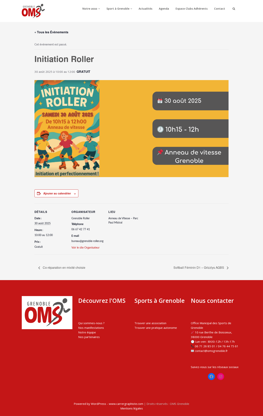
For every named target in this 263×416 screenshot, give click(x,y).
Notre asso (89, 8)
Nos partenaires (89, 337)
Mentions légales (131, 408)
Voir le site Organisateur (85, 247)
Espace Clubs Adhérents (192, 8)
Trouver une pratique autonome (155, 328)
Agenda (164, 8)
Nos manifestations (91, 328)
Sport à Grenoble (117, 8)
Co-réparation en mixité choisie (63, 267)
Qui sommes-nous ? (91, 323)
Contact (219, 8)
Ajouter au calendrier (57, 193)
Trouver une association (150, 323)
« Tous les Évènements (51, 32)
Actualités (145, 8)
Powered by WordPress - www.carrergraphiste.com (108, 404)
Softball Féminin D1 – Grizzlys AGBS (199, 267)
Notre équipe (87, 332)
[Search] (233, 8)
